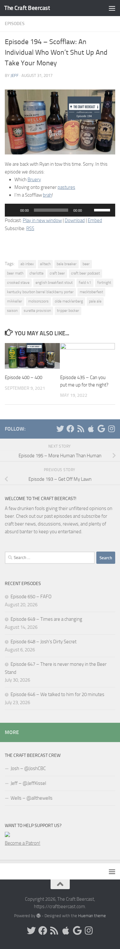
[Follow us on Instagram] (111, 429)
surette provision (37, 310)
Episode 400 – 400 (23, 377)
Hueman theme (92, 915)
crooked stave (18, 282)
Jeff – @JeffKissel (28, 783)
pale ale (95, 301)
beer (86, 264)
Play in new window (42, 220)
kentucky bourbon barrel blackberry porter (40, 292)
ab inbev (27, 264)
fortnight (104, 282)
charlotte (36, 273)
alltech (45, 264)
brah (47, 195)
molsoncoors (38, 301)
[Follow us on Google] (101, 429)
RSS (30, 228)
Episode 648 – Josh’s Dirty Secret (43, 642)
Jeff (15, 75)
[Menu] (112, 8)
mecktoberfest (91, 292)
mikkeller (14, 301)
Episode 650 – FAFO (31, 597)
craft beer (57, 273)
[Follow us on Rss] (80, 429)
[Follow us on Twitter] (60, 429)
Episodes (15, 23)
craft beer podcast (85, 273)
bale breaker (66, 264)
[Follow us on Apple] (91, 429)
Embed (95, 220)
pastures (66, 187)
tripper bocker (68, 310)
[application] (60, 210)
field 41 (85, 282)
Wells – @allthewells (31, 798)
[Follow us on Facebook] (70, 429)
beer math (15, 273)
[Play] (13, 210)
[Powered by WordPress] (38, 916)
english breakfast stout (54, 282)
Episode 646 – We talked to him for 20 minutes (57, 694)
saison (12, 310)
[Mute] (89, 210)
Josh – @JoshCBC (28, 768)
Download (75, 220)
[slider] (103, 209)
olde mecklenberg (69, 301)
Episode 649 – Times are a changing (46, 619)
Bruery (34, 179)
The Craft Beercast (27, 8)
